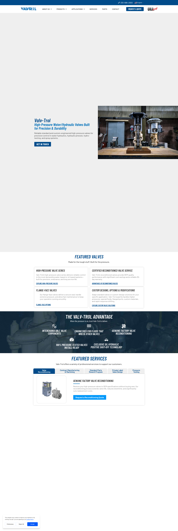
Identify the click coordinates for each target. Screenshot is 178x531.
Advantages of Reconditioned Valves (105, 283)
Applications (77, 9)
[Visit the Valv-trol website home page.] (28, 9)
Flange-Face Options (43, 305)
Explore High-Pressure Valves (47, 283)
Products (61, 9)
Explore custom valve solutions (103, 305)
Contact (115, 9)
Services (93, 9)
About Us (46, 9)
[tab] (44, 371)
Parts (104, 9)
